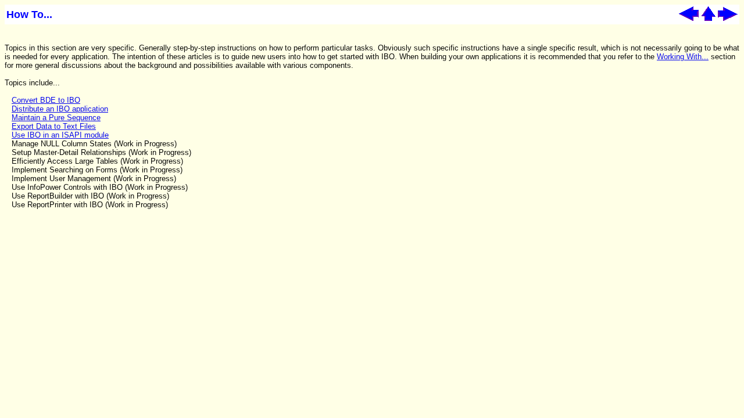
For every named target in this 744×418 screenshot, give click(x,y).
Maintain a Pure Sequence (56, 117)
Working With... (683, 56)
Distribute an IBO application (60, 109)
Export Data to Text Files (54, 126)
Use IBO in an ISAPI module (60, 135)
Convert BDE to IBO (46, 100)
